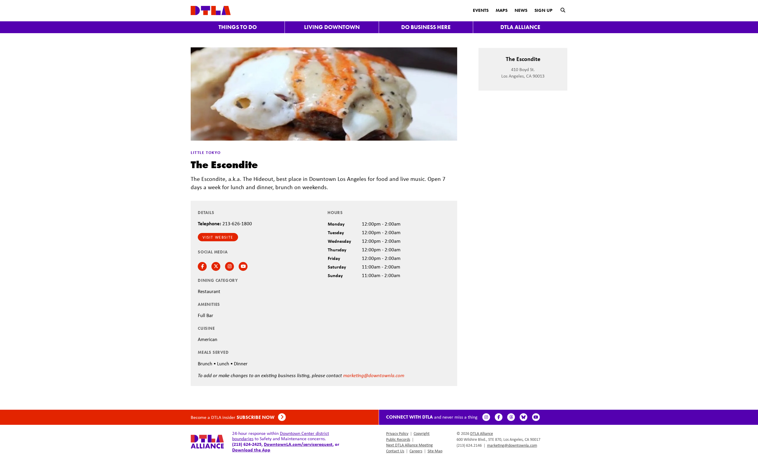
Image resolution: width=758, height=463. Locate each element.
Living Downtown (332, 27)
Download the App (251, 449)
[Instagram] (486, 417)
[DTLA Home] (211, 10)
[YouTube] (536, 417)
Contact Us (395, 451)
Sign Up (543, 10)
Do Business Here (426, 27)
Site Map (435, 451)
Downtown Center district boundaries (280, 436)
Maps (502, 10)
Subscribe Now (256, 417)
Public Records (398, 439)
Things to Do (238, 27)
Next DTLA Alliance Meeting (409, 445)
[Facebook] (498, 417)
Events (481, 10)
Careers (415, 451)
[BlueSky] (523, 417)
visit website (218, 237)
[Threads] (511, 417)
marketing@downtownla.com (373, 375)
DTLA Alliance (520, 27)
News (521, 10)
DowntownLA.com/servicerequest (298, 444)
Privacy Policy (397, 433)
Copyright (422, 433)
